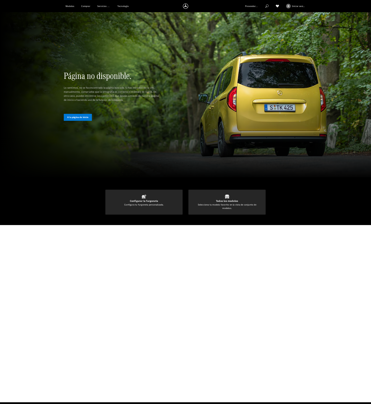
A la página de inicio (77, 117)
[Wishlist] (277, 6)
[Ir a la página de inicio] (185, 6)
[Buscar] (267, 6)
